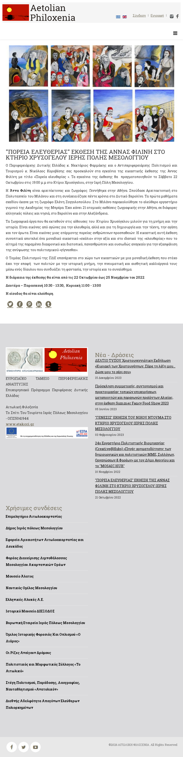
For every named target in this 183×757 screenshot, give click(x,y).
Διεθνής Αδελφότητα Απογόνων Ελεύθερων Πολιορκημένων (43, 704)
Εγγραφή (157, 15)
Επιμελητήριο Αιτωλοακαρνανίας (34, 516)
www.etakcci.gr (20, 424)
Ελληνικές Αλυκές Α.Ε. (25, 599)
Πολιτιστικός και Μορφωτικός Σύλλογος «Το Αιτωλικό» (43, 667)
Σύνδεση (139, 15)
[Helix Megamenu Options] (175, 33)
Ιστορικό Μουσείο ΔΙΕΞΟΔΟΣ (30, 611)
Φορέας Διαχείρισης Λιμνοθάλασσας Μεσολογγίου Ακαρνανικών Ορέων (36, 561)
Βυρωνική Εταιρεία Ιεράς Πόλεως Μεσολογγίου (45, 623)
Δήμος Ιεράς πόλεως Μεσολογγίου (34, 528)
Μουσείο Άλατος (20, 576)
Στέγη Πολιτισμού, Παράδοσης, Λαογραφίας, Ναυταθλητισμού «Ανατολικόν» (43, 685)
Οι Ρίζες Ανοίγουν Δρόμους (28, 652)
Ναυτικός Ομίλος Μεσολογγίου (31, 588)
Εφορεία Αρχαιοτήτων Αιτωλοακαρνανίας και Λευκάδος (45, 543)
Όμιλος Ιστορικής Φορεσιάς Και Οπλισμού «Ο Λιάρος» (43, 637)
